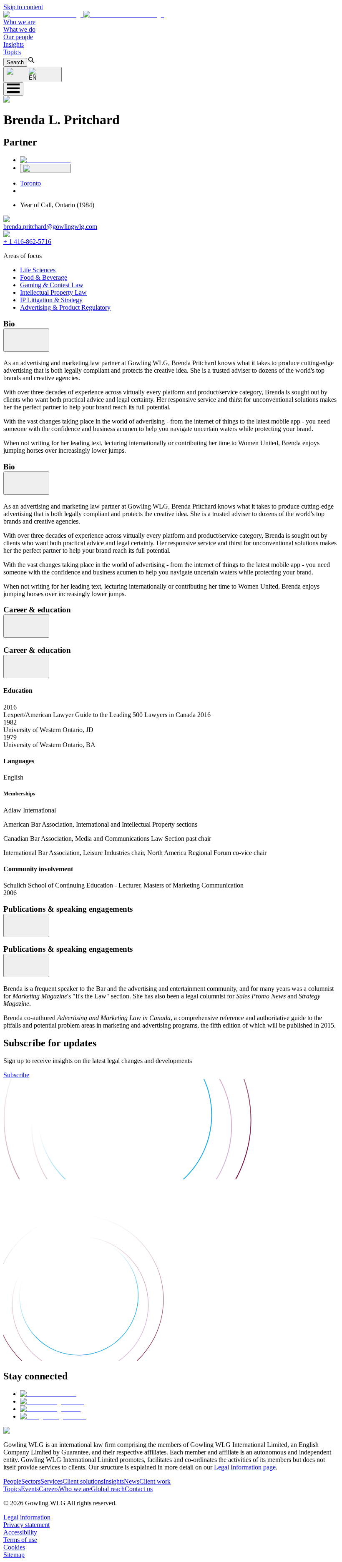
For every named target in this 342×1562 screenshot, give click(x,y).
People (12, 1481)
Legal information (26, 1517)
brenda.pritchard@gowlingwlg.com (50, 226)
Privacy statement (26, 1524)
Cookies (14, 1547)
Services (51, 1481)
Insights (13, 44)
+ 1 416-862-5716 (27, 241)
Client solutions (83, 1481)
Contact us (139, 1488)
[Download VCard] (45, 168)
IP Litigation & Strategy (51, 299)
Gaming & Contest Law (51, 284)
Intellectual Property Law (53, 292)
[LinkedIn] (45, 159)
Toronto (30, 183)
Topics (12, 51)
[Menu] (13, 89)
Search (15, 62)
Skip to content (23, 6)
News (131, 1481)
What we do (19, 29)
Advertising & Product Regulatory (65, 307)
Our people (18, 36)
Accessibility (20, 1532)
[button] (83, 14)
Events (30, 1488)
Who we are (19, 21)
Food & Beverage (43, 277)
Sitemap (14, 1554)
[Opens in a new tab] (48, 1393)
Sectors (30, 1481)
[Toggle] (26, 340)
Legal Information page (245, 1467)
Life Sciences (37, 269)
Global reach (108, 1488)
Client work (155, 1481)
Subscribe (16, 1074)
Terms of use (20, 1539)
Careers (49, 1488)
